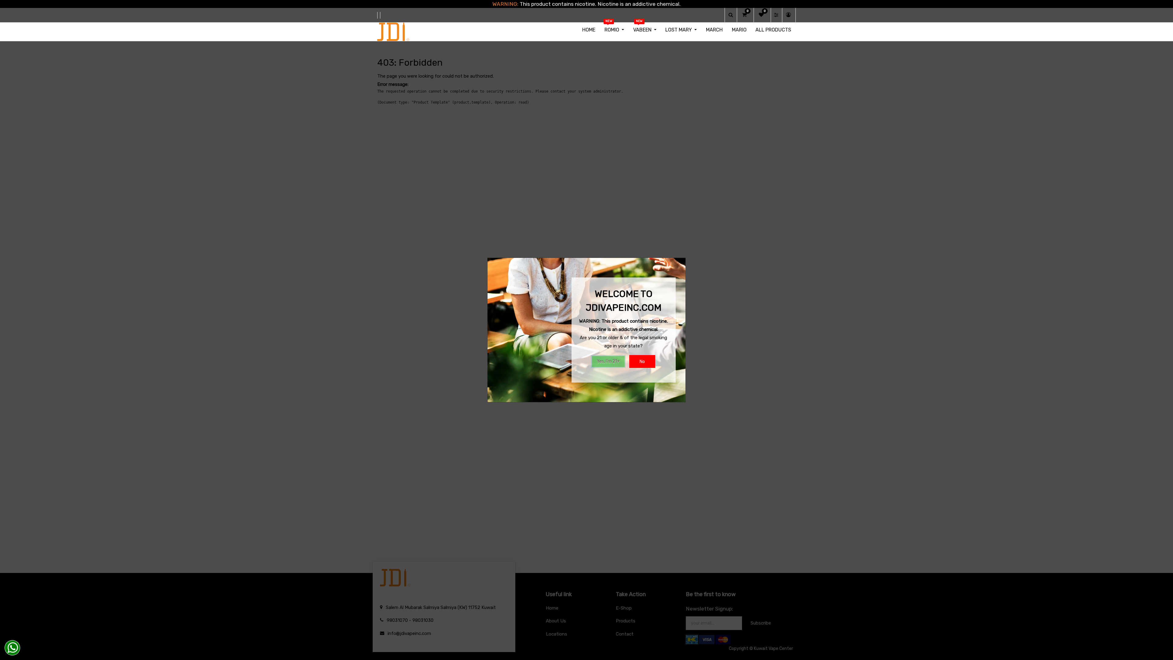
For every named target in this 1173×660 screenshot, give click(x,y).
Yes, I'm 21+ (608, 361)
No (642, 361)
